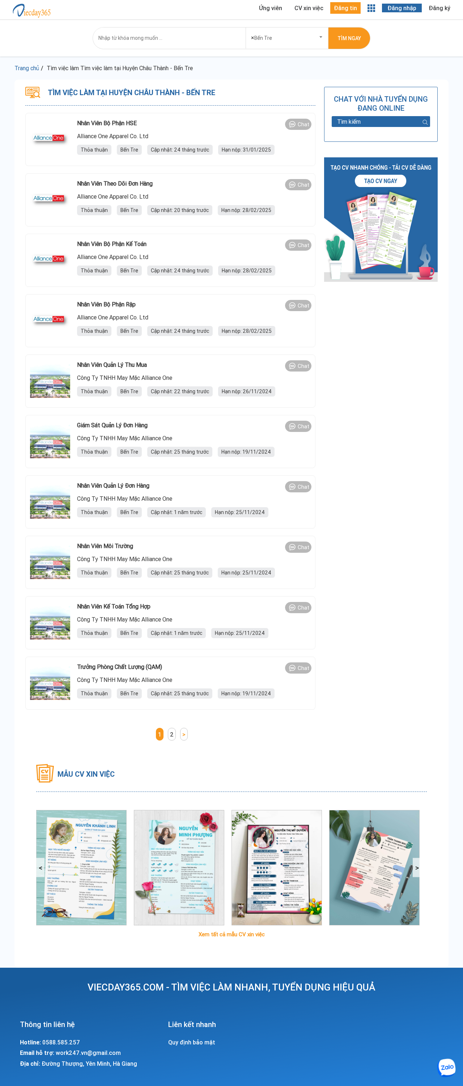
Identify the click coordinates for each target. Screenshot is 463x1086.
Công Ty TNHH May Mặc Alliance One (124, 377)
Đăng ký (439, 8)
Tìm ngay (349, 38)
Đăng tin (345, 8)
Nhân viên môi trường (105, 546)
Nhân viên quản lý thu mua (112, 364)
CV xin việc (308, 8)
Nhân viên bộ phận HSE (107, 123)
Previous (40, 867)
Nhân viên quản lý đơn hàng (113, 485)
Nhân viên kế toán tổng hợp (113, 606)
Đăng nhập (401, 8)
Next (417, 867)
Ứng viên (270, 8)
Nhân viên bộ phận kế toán (111, 243)
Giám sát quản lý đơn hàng (112, 425)
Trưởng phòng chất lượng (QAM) (119, 666)
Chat (303, 124)
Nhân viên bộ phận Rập (106, 304)
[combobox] (287, 35)
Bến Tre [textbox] (261, 37)
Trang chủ (26, 68)
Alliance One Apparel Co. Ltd (112, 136)
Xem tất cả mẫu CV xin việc (232, 934)
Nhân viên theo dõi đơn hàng (115, 183)
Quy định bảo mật (191, 1042)
